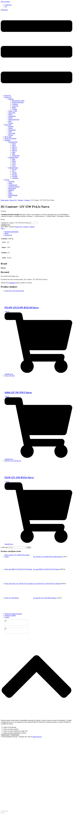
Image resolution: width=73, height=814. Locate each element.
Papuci (10, 193)
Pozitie (10, 118)
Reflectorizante (12, 195)
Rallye (14, 107)
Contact (7, 617)
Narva (2, 228)
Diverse (10, 123)
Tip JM (14, 173)
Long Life (15, 106)
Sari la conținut (5, 1)
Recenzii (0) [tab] (8, 235)
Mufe (10, 192)
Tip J (13, 171)
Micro (14, 145)
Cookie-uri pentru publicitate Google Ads (15, 731)
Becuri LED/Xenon (10, 138)
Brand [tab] (6, 233)
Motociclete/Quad (13, 119)
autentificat (12, 282)
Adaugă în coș (6, 225)
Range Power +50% (18, 100)
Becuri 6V (8, 95)
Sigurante (7, 140)
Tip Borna (15, 178)
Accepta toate (15, 735)
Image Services (37, 736)
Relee (10, 197)
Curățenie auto (12, 185)
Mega (14, 161)
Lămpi (10, 183)
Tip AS (14, 169)
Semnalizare (12, 116)
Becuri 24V (8, 125)
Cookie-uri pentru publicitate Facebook (14, 733)
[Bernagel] (4, 10)
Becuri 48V (8, 137)
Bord (9, 121)
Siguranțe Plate (12, 142)
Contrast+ (15, 104)
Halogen (10, 99)
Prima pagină (5, 200)
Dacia (14, 143)
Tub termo (11, 181)
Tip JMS (14, 176)
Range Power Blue (18, 102)
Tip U (14, 166)
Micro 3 (14, 149)
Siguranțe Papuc (13, 167)
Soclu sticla (11, 112)
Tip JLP (14, 174)
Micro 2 (14, 147)
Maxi (13, 152)
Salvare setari (5, 735)
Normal (14, 109)
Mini (13, 154)
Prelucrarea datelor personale (13, 614)
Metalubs (11, 190)
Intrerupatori (12, 188)
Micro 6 (14, 150)
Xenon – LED (12, 111)
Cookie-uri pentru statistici (10, 729)
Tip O (14, 164)
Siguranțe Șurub (13, 157)
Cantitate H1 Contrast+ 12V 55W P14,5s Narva (15, 223)
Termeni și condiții (10, 615)
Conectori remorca (13, 186)
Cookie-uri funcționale (9, 727)
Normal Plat (15, 155)
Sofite (10, 114)
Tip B (14, 162)
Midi (13, 159)
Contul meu (8, 5)
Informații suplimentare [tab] (11, 231)
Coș (6, 6)
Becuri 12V (8, 97)
